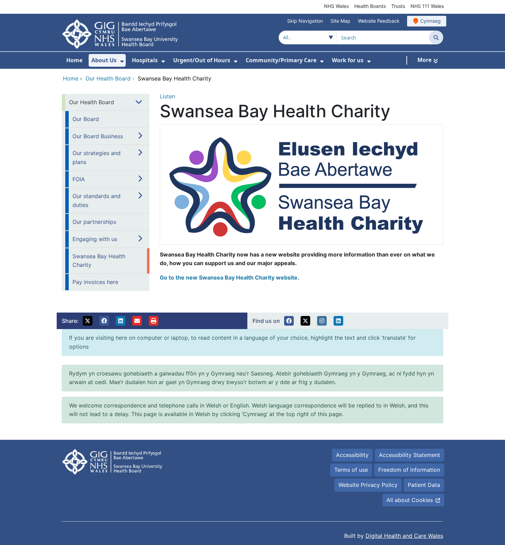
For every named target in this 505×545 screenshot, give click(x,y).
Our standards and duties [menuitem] (96, 200)
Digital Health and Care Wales (404, 535)
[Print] (153, 321)
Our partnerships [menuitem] (94, 221)
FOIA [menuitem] (78, 179)
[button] (87, 321)
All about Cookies (409, 500)
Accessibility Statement (409, 454)
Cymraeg (430, 21)
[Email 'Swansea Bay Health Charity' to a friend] (137, 321)
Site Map (340, 21)
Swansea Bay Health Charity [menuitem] (98, 261)
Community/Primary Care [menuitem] (281, 60)
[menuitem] (122, 61)
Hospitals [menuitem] (145, 60)
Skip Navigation (305, 21)
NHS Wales (336, 6)
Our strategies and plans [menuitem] (96, 157)
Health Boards (370, 6)
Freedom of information (409, 469)
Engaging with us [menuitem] (94, 239)
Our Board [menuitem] (85, 119)
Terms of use (351, 469)
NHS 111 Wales (427, 6)
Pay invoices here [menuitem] (95, 282)
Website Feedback (379, 21)
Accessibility (352, 454)
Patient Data (424, 484)
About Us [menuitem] (103, 60)
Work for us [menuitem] (347, 60)
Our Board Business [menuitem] (97, 136)
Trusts (398, 6)
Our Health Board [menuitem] (91, 102)
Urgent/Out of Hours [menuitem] (201, 60)
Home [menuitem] (74, 60)
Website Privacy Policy (367, 484)
